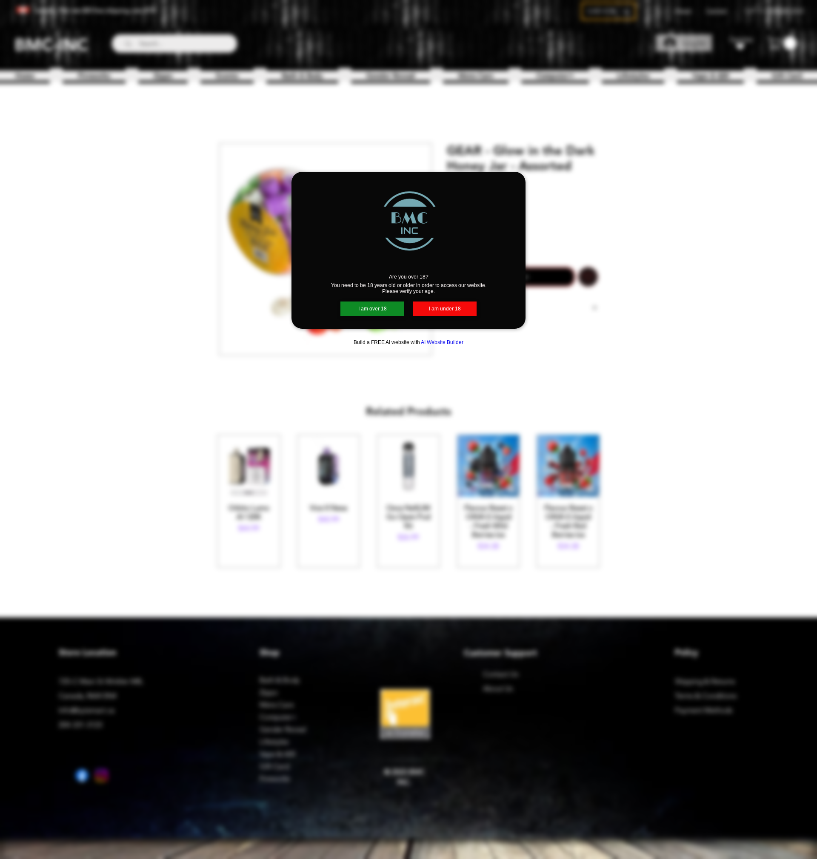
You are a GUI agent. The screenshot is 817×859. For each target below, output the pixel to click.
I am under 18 (445, 309)
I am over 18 (372, 309)
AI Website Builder (442, 342)
